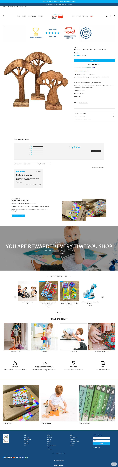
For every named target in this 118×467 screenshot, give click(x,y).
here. (108, 369)
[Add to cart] (35, 283)
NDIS (48, 447)
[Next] (102, 297)
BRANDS (85, 16)
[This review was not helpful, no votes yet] (39, 185)
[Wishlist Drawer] (110, 16)
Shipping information (82, 106)
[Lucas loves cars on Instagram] (93, 447)
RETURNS (10, 6)
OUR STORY (49, 435)
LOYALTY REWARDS (51, 445)
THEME (40, 16)
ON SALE (26, 441)
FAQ (25, 6)
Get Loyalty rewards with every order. (73, 369)
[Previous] (15, 297)
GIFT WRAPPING (80, 116)
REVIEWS (26, 443)
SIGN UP (101, 443)
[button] (59, 465)
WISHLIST (21, 6)
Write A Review (96, 151)
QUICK (24, 16)
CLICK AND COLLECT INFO (83, 119)
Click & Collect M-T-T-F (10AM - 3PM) (86, 74)
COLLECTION (32, 16)
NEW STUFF (27, 437)
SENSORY (72, 445)
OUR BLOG (49, 437)
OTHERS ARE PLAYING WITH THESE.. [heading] (59, 276)
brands (20, 369)
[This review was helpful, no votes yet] (36, 185)
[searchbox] (18, 164)
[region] (59, 1)
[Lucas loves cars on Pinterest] (99, 447)
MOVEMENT (72, 443)
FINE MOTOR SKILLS (74, 441)
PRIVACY (16, 6)
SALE (91, 16)
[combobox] (33, 164)
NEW (18, 16)
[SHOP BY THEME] (97, 403)
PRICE (78, 16)
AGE (73, 16)
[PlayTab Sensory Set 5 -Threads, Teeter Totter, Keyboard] (69, 291)
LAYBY (48, 443)
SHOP (25, 435)
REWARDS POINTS (80, 113)
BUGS (71, 435)
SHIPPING (5, 6)
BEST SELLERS (27, 439)
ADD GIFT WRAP (18, 215)
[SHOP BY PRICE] (59, 403)
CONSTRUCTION (73, 437)
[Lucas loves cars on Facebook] (96, 447)
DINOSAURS (72, 439)
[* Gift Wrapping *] (27, 291)
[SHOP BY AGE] (21, 403)
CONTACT (49, 439)
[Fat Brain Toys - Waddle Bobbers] (90, 291)
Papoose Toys (83, 102)
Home (75, 47)
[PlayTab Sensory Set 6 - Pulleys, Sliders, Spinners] (48, 291)
